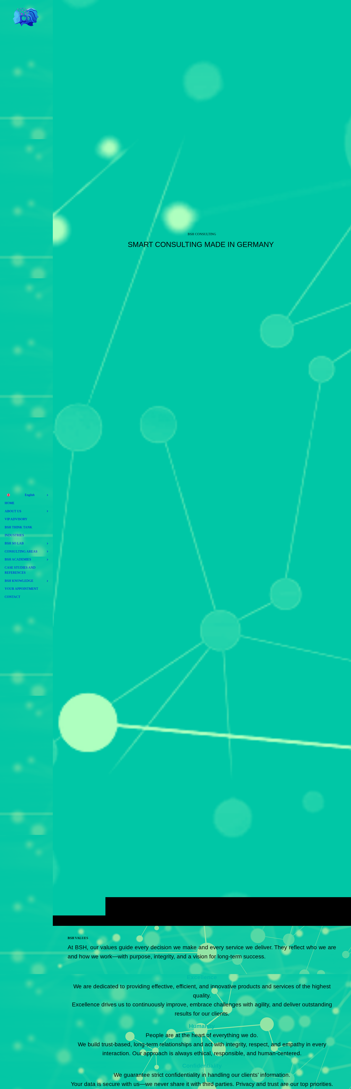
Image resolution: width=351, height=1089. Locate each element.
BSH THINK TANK (18, 527)
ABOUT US (13, 511)
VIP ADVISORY (16, 519)
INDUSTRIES (14, 535)
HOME (9, 503)
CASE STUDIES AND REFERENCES (20, 570)
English (30, 495)
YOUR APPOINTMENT (21, 588)
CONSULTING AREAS (21, 551)
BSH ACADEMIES (18, 559)
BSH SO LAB (14, 543)
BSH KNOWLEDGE (19, 580)
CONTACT (12, 597)
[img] (202, 463)
